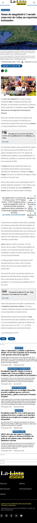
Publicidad (15, 503)
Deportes (19, 348)
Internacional (5, 10)
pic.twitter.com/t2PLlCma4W (14, 215)
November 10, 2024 (35, 205)
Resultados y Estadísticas (19, 369)
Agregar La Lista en (10, 66)
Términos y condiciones (8, 505)
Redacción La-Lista (19, 365)
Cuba (3, 339)
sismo (11, 339)
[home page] (18, 474)
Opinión (3, 494)
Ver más (5, 142)
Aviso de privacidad (25, 503)
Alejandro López (18, 428)
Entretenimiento (19, 388)
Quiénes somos (6, 503)
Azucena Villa (17, 384)
